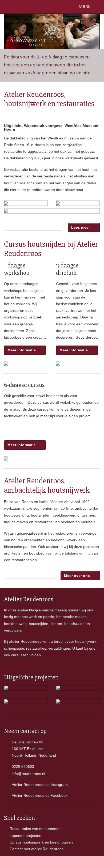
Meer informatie (22, 350)
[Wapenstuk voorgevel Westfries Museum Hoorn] (6, 203)
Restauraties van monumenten (36, 829)
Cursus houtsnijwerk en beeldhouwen (41, 842)
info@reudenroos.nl (28, 774)
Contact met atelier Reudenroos (36, 849)
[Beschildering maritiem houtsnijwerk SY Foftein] (58, 701)
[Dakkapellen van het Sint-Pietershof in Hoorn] (58, 687)
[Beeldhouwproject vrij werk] (6, 687)
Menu (86, 6)
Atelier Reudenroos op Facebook (39, 795)
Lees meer (80, 227)
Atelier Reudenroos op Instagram (40, 784)
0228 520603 (23, 766)
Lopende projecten (25, 835)
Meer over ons (78, 575)
